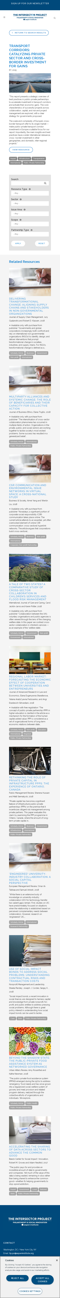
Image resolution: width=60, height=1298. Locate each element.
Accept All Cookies (42, 1280)
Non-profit (14, 357)
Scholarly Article (16, 353)
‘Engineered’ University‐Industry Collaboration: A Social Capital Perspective (30, 878)
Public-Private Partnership (34, 163)
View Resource (21, 150)
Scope (14, 219)
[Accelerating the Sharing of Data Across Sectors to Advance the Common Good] (30, 1143)
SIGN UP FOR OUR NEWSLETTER (30, 3)
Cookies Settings (30, 1291)
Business (30, 353)
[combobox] (30, 193)
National (43, 1189)
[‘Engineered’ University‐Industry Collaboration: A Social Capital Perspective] (30, 870)
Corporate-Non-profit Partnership (23, 545)
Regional (27, 734)
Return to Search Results (30, 33)
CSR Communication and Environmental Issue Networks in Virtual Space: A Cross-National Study (27, 491)
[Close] (57, 1260)
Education (42, 730)
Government (42, 353)
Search (14, 179)
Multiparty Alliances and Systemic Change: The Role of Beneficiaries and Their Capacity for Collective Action (30, 402)
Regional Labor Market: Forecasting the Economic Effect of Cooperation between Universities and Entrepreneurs (30, 682)
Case (12, 1018)
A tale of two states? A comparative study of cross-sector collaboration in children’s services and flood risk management (27, 592)
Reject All (17, 1278)
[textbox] (30, 193)
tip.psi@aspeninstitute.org (21, 1253)
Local (34, 1189)
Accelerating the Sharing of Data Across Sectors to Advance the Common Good (30, 1151)
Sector (14, 199)
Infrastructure (24, 159)
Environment (15, 637)
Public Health (32, 1103)
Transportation (39, 159)
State (20, 1018)
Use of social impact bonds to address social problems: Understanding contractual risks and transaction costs (29, 974)
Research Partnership (18, 926)
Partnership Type (20, 230)
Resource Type (19, 189)
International (15, 163)
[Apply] (45, 183)
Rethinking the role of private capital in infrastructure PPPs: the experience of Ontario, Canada (29, 783)
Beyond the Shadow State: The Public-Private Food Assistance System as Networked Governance (29, 1062)
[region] (30, 1277)
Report (13, 159)
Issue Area (16, 209)
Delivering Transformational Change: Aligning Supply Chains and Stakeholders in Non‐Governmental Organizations (29, 306)
